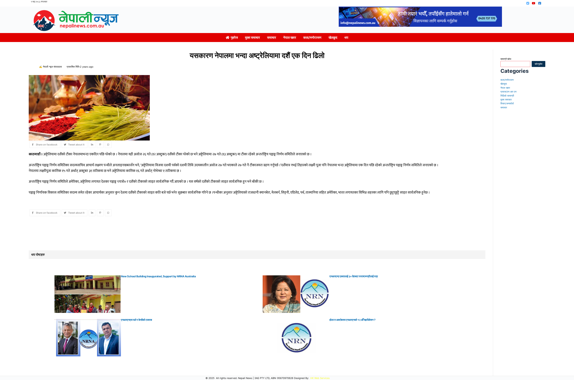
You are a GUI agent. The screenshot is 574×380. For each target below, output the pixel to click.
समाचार (503, 107)
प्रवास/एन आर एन (508, 91)
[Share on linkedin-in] (92, 144)
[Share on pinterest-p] (100, 144)
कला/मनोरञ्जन (507, 79)
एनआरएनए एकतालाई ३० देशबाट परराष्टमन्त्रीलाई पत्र (353, 276)
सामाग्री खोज (505, 59)
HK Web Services (320, 378)
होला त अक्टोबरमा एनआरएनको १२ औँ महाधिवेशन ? (352, 319)
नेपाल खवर (505, 87)
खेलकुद (503, 83)
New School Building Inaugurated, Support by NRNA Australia (158, 276)
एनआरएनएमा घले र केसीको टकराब (136, 319)
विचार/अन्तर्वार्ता (507, 103)
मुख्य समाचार (506, 99)
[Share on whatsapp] (108, 144)
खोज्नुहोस (538, 63)
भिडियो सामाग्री (507, 95)
